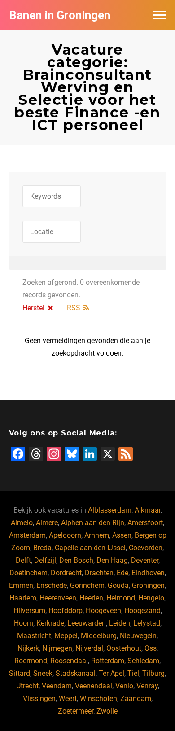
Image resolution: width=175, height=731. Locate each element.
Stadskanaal (76, 673)
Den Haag (112, 560)
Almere (47, 522)
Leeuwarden (86, 623)
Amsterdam (27, 535)
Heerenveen (57, 598)
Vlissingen (39, 698)
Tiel (133, 673)
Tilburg (153, 673)
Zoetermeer (75, 711)
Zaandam (135, 698)
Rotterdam (107, 661)
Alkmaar (148, 510)
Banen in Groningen (59, 15)
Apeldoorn (65, 535)
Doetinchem (28, 573)
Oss (150, 648)
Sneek (42, 673)
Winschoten (98, 698)
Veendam (57, 686)
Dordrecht (66, 573)
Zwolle (107, 711)
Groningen (148, 585)
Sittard (19, 673)
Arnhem (96, 535)
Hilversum (29, 610)
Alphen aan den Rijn (92, 522)
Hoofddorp (65, 610)
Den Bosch (76, 560)
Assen (121, 535)
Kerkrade (50, 623)
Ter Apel (111, 673)
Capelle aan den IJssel (90, 548)
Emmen (21, 585)
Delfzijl (45, 560)
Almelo (22, 522)
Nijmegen (57, 648)
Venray (147, 686)
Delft (23, 560)
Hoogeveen (103, 610)
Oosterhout (123, 648)
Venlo (124, 686)
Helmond (120, 598)
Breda (42, 548)
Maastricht (34, 635)
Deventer (144, 560)
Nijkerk (28, 648)
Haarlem (22, 598)
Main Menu (159, 15)
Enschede (51, 585)
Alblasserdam (109, 510)
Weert (68, 698)
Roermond (30, 661)
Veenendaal (93, 686)
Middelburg (99, 635)
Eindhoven (148, 573)
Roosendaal (69, 661)
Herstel (33, 308)
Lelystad (146, 623)
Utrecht (27, 686)
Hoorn (23, 623)
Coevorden (145, 548)
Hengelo (151, 598)
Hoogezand (142, 610)
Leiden (119, 623)
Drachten (99, 573)
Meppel (66, 635)
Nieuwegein (138, 635)
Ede (122, 573)
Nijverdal (89, 648)
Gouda (118, 585)
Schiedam (143, 661)
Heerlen (91, 598)
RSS (73, 308)
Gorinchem (87, 585)
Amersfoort (145, 522)
